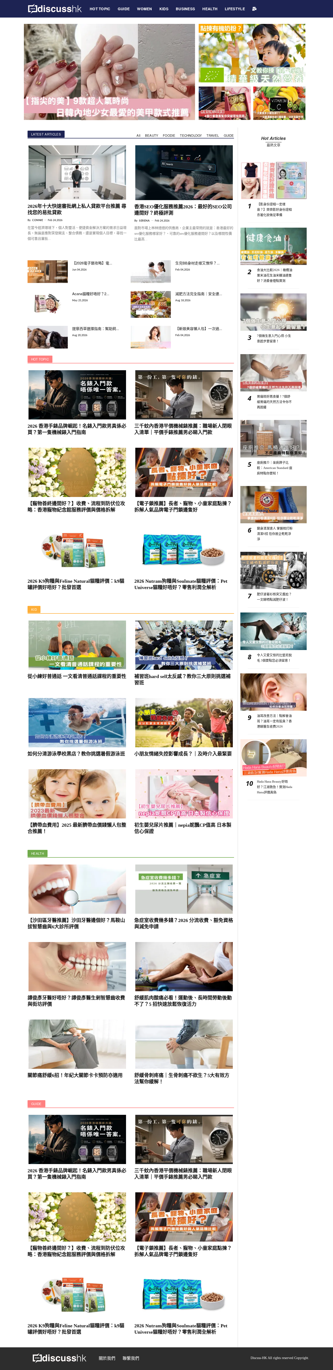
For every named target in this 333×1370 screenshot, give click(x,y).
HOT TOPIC (100, 8)
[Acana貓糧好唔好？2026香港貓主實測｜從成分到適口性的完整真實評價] (48, 303)
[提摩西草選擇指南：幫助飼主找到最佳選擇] (48, 337)
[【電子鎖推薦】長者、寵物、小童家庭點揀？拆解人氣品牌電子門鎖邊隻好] (184, 472)
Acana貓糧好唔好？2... (90, 293)
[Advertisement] (274, 834)
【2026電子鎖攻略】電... (92, 262)
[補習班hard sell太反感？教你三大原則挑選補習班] (184, 645)
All (138, 135)
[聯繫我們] (254, 9)
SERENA (144, 220)
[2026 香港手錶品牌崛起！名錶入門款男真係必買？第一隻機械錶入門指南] (77, 394)
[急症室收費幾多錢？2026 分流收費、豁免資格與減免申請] (184, 889)
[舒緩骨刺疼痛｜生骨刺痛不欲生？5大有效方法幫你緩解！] (184, 1044)
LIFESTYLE (235, 8)
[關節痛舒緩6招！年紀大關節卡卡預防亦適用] (77, 1044)
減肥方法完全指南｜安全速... (198, 293)
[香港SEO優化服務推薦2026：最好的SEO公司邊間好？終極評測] (184, 172)
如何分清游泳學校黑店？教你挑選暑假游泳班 (76, 754)
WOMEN (144, 8)
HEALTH (209, 8)
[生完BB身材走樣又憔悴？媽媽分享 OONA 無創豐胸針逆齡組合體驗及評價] (151, 271)
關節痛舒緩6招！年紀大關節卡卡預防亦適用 (75, 1075)
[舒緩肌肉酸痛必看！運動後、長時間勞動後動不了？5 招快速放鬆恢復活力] (184, 966)
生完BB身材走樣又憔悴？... (197, 262)
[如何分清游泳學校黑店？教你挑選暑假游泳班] (77, 722)
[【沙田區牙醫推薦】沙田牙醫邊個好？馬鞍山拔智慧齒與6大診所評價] (77, 889)
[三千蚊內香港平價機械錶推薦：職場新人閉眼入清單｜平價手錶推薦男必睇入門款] (184, 394)
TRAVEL (212, 135)
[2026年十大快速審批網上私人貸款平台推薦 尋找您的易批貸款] (77, 172)
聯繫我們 (131, 1358)
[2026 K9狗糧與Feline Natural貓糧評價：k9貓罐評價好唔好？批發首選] (77, 549)
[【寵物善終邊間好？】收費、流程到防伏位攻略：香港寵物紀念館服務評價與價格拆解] (77, 472)
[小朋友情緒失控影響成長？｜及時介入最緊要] (184, 722)
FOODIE (169, 135)
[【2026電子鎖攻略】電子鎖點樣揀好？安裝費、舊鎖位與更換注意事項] (48, 271)
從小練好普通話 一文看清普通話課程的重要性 (77, 676)
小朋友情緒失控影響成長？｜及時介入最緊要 (183, 754)
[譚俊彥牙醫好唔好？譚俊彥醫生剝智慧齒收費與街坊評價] (77, 966)
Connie (37, 220)
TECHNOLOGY (191, 135)
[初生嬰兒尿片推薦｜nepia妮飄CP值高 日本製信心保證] (184, 793)
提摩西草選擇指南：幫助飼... (95, 328)
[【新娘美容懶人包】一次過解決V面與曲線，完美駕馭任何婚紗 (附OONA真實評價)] (151, 337)
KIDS (163, 8)
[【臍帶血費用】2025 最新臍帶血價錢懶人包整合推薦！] (77, 793)
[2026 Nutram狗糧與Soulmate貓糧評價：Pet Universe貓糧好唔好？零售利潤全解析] (184, 549)
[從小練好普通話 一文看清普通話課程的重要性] (77, 645)
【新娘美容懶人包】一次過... (198, 328)
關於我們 (107, 1358)
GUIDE (124, 8)
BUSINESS (185, 8)
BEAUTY (151, 135)
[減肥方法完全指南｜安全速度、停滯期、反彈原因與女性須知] (151, 304)
